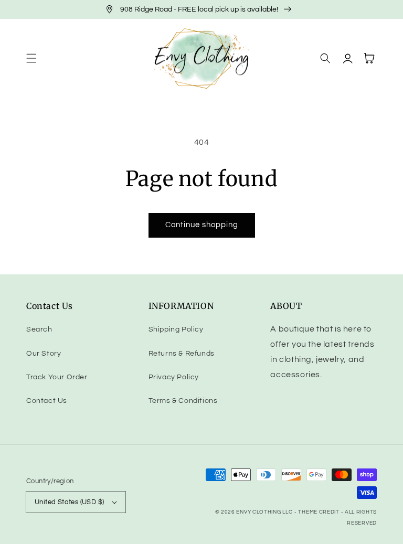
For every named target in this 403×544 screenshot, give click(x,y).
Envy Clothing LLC (264, 512)
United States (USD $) (69, 502)
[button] (31, 58)
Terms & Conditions (183, 400)
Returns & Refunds (182, 353)
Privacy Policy (174, 377)
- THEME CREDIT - (319, 512)
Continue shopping (201, 225)
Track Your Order (57, 377)
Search (39, 329)
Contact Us (46, 400)
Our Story (43, 353)
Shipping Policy (176, 329)
